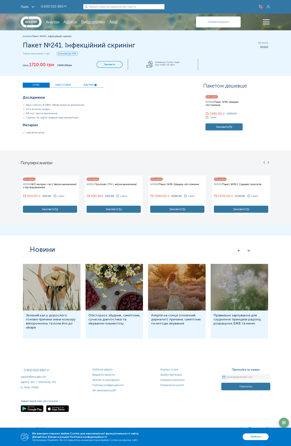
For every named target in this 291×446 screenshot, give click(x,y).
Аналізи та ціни (169, 369)
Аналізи (52, 22)
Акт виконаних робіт (104, 390)
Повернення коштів (172, 385)
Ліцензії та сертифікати (106, 380)
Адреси (70, 22)
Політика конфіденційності (108, 385)
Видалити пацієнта (103, 374)
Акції (113, 22)
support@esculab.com (33, 376)
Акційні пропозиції (171, 374)
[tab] (36, 85)
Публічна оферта (102, 369)
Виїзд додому (93, 22)
